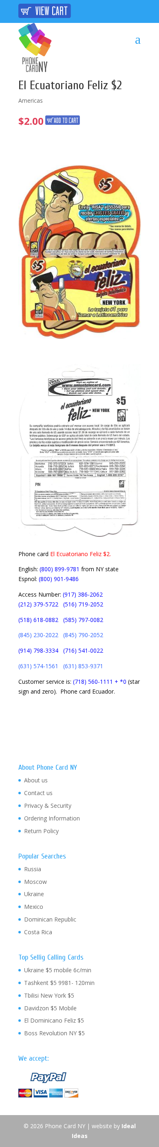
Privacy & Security (47, 805)
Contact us (38, 793)
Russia (32, 869)
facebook (91, 11)
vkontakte (133, 11)
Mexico (33, 906)
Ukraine (34, 894)
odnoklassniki (119, 11)
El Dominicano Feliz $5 (54, 1020)
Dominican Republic (50, 919)
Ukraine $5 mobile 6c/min (57, 970)
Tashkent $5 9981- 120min (59, 983)
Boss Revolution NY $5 (54, 1033)
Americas (30, 100)
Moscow (35, 882)
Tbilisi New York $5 (49, 995)
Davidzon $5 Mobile (50, 1008)
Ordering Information (52, 818)
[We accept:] (48, 1095)
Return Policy (41, 831)
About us (36, 780)
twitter (105, 11)
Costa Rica (38, 932)
